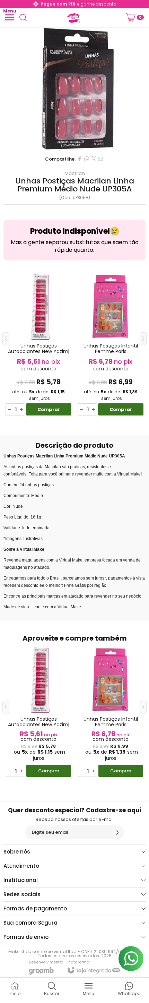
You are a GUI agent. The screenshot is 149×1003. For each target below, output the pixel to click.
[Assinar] (117, 832)
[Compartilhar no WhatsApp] (86, 158)
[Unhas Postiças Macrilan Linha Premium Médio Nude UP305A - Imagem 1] (74, 89)
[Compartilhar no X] (93, 158)
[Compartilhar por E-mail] (100, 158)
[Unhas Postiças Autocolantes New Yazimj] (38, 343)
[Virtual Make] (73, 17)
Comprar (48, 409)
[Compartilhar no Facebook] (79, 158)
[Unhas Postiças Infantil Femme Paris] (110, 343)
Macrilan (74, 173)
